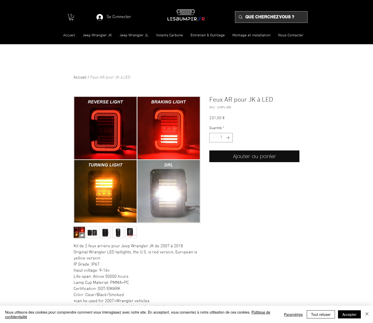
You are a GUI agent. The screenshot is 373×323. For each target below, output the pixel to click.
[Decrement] (213, 137)
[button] (71, 17)
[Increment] (229, 137)
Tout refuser (321, 314)
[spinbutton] (221, 137)
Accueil (80, 77)
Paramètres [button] (293, 314)
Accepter (349, 314)
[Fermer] (367, 314)
